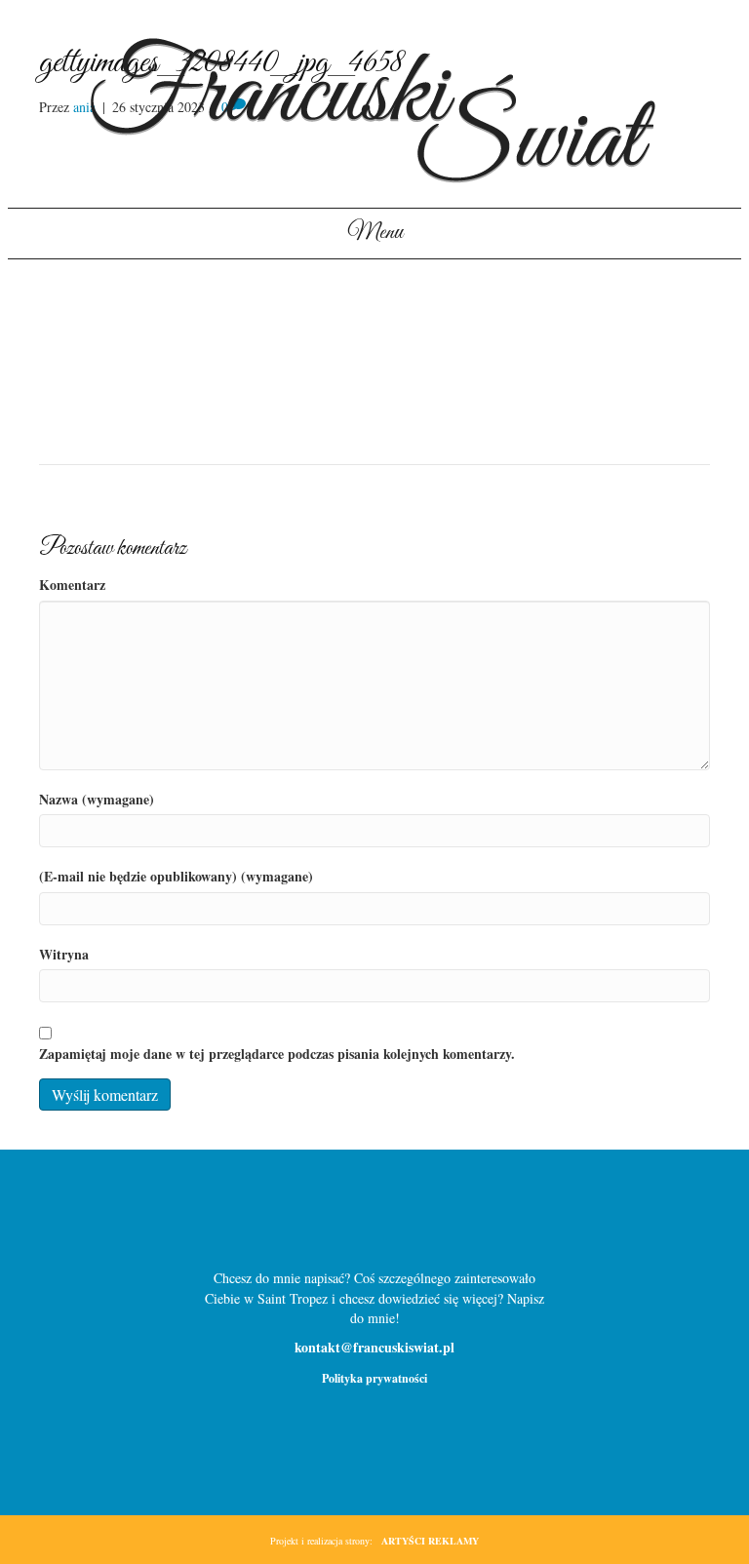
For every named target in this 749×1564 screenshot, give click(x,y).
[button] (343, 1218)
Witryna (64, 954)
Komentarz (72, 585)
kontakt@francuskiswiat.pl (374, 1347)
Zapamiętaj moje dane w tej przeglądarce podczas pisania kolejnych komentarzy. (277, 1054)
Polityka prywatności (374, 1378)
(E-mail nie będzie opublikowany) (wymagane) (176, 876)
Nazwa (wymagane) (96, 799)
